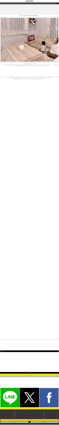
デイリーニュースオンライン (55, 16)
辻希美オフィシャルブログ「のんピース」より (29, 61)
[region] (29, 10)
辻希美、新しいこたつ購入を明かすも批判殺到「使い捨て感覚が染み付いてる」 (29, 15)
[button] (29, 374)
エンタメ (29, 410)
